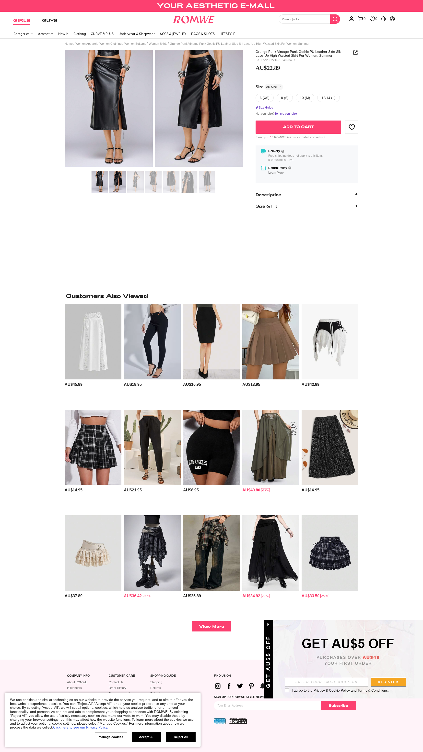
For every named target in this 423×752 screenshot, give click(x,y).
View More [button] (211, 626)
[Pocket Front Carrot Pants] (152, 447)
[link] (211, 6)
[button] (351, 126)
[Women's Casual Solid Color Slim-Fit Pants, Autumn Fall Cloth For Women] (152, 341)
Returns (155, 688)
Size (266, 87)
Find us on (222, 675)
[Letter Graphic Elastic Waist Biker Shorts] (211, 447)
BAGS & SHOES (203, 34)
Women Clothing (110, 43)
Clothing (79, 34)
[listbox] (351, 18)
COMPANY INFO (78, 675)
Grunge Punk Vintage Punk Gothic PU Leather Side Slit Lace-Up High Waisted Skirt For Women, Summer (298, 53)
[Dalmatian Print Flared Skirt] (330, 447)
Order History (117, 688)
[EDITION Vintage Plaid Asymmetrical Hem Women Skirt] (211, 553)
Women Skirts (158, 43)
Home (69, 43)
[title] (211, 295)
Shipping (156, 682)
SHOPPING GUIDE (163, 675)
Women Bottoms (135, 43)
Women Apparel (86, 43)
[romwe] (193, 18)
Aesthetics (45, 34)
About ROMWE (77, 682)
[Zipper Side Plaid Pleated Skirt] (93, 447)
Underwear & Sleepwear (136, 34)
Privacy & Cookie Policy (332, 690)
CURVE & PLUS (102, 34)
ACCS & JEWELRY (173, 34)
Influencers (74, 688)
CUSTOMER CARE (122, 675)
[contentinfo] (73, 384)
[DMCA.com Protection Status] (238, 721)
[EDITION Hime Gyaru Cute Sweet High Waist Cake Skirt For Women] (330, 553)
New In (63, 34)
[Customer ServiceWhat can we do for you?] (383, 19)
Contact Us (116, 682)
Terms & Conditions (373, 690)
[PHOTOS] (154, 109)
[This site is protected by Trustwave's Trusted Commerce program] (220, 721)
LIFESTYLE (227, 34)
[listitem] (93, 355)
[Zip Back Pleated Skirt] (270, 341)
